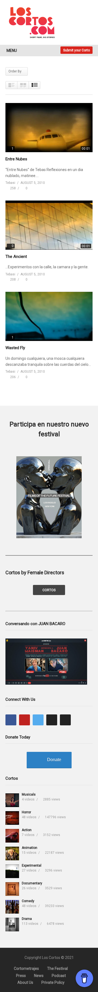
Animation (29, 848)
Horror (26, 812)
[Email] (65, 719)
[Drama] (12, 924)
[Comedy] (12, 907)
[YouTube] (24, 719)
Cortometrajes (26, 968)
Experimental (31, 865)
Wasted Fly (15, 347)
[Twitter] (38, 719)
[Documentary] (12, 889)
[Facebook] (10, 719)
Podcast (59, 975)
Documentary (32, 883)
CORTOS (49, 590)
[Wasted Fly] (49, 316)
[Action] (12, 836)
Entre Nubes (16, 159)
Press (21, 975)
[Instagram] (51, 719)
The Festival (57, 968)
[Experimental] (12, 871)
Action (27, 830)
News (39, 975)
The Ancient (16, 256)
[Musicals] (12, 800)
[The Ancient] (49, 225)
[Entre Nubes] (49, 127)
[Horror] (12, 818)
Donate (54, 759)
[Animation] (12, 853)
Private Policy (53, 982)
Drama (27, 919)
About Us (25, 982)
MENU (12, 50)
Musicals (29, 794)
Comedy (28, 901)
